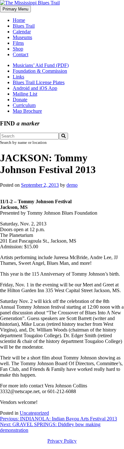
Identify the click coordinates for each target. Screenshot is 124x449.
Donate (20, 99)
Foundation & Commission (40, 71)
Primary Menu (15, 9)
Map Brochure (27, 111)
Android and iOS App (35, 88)
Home (19, 20)
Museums (22, 37)
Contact (20, 54)
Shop (18, 48)
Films (18, 43)
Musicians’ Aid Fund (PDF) (41, 65)
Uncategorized (34, 413)
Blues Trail (24, 26)
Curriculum (24, 105)
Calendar (22, 31)
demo (72, 185)
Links (18, 76)
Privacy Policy (62, 441)
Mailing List (25, 94)
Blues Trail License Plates (39, 82)
